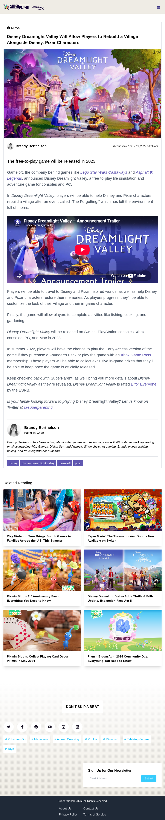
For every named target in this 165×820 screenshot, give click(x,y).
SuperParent (65, 801)
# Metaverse (40, 739)
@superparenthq (38, 407)
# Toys (9, 748)
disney (13, 463)
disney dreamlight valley (38, 463)
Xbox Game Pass (136, 355)
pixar (78, 463)
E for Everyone (143, 384)
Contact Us (90, 808)
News (15, 28)
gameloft (65, 463)
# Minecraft (110, 739)
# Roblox (91, 739)
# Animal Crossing (67, 739)
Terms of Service (94, 814)
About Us (65, 808)
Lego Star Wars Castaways (103, 172)
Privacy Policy (68, 814)
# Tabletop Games (136, 739)
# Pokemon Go (15, 739)
